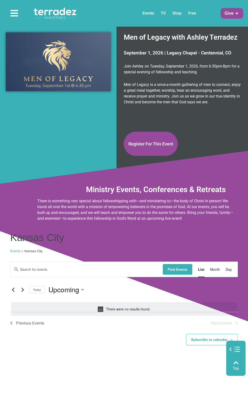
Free (192, 13)
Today (37, 289)
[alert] (124, 309)
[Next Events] (22, 290)
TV (163, 13)
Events (148, 13)
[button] (229, 13)
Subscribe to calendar (209, 339)
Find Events (177, 269)
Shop (176, 13)
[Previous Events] (13, 290)
